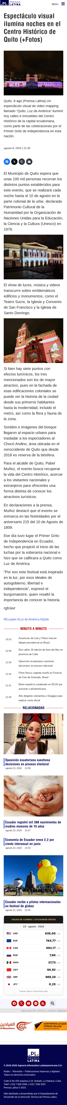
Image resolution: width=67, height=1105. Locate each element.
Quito (45, 619)
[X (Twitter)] (14, 161)
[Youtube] (28, 1003)
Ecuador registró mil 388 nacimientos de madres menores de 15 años (33, 824)
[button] (53, 1003)
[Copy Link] (22, 161)
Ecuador (11, 619)
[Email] (29, 161)
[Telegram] (36, 1003)
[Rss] (43, 1003)
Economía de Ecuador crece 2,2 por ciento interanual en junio (29, 842)
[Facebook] (7, 161)
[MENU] (63, 4)
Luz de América (29, 619)
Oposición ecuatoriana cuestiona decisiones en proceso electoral (27, 762)
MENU (55, 4)
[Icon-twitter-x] (21, 1003)
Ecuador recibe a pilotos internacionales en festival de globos (33, 904)
